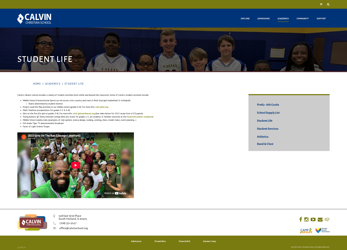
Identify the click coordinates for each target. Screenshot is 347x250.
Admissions (136, 241)
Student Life (74, 83)
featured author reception (140, 116)
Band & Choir (265, 144)
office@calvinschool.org (73, 228)
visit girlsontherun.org (84, 113)
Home (37, 83)
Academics (52, 83)
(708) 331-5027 (68, 223)
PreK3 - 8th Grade (268, 104)
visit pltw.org (101, 107)
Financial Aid (184, 241)
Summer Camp (209, 241)
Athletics (263, 136)
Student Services (267, 128)
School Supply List (268, 112)
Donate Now (160, 241)
